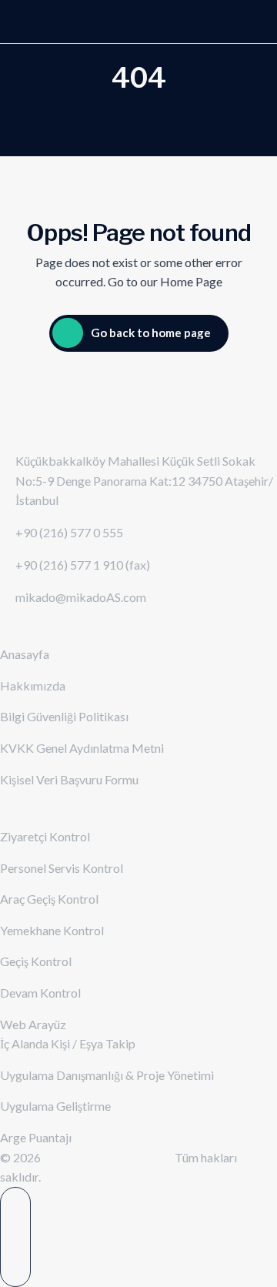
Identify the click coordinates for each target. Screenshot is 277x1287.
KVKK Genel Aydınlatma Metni (82, 747)
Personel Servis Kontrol (61, 868)
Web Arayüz (33, 1024)
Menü (228, 21)
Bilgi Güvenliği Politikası (64, 716)
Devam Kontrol (40, 992)
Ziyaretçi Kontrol (45, 836)
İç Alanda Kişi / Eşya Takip (67, 1043)
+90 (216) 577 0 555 (69, 532)
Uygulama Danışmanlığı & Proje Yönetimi (107, 1075)
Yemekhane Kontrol (52, 930)
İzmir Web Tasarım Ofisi (109, 1157)
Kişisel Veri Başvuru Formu (69, 779)
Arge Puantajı (36, 1137)
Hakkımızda (32, 685)
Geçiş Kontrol (36, 961)
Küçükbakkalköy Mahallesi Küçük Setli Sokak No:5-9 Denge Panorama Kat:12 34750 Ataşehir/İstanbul (144, 480)
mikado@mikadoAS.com (80, 597)
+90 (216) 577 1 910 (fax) (82, 564)
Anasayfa (24, 654)
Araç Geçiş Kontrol (49, 898)
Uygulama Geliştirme (55, 1105)
